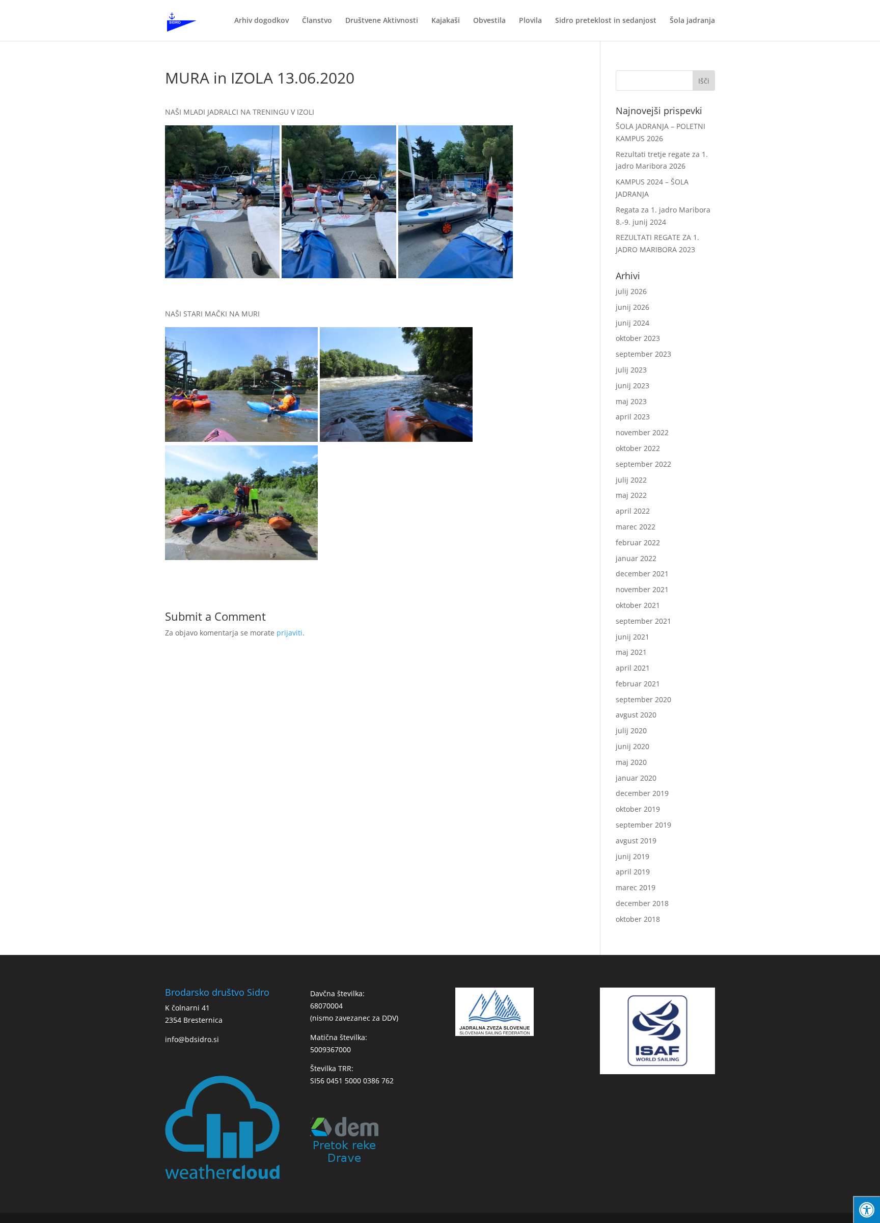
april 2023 (633, 416)
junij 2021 (632, 637)
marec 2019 (635, 887)
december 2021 (642, 573)
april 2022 (633, 511)
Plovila (530, 21)
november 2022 (642, 432)
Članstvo (317, 21)
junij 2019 (632, 856)
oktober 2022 (638, 448)
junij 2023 (632, 385)
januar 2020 (636, 778)
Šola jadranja (692, 21)
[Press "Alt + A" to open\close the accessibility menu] (866, 1209)
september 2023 (643, 354)
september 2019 (643, 825)
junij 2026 (632, 307)
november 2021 (642, 589)
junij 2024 (632, 323)
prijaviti (289, 632)
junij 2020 (632, 746)
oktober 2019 (638, 809)
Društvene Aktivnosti (381, 21)
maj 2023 (631, 401)
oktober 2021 (638, 605)
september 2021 (643, 621)
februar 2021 (638, 683)
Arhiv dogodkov (261, 21)
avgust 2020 (636, 715)
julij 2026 (631, 291)
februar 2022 (638, 542)
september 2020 (643, 699)
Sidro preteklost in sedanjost (605, 21)
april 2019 (633, 871)
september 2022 (643, 464)
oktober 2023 (638, 338)
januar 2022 (636, 558)
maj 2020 (631, 762)
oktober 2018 (638, 919)
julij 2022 (631, 480)
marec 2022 (635, 526)
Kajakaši (445, 21)
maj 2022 (631, 495)
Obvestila (489, 21)
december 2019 (642, 793)
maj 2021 (631, 652)
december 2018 (642, 903)
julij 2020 (631, 730)
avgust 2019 (636, 840)
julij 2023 (631, 370)
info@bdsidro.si (192, 1039)
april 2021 (633, 668)
